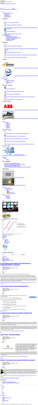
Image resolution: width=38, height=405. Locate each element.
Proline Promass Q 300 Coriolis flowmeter (11, 22)
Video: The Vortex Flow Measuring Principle (11, 163)
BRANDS (1, 357)
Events (3, 121)
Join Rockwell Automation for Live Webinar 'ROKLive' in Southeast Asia (16, 133)
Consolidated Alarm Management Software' (17, 330)
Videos (7, 159)
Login (3, 398)
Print (3, 271)
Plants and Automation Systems (11, 36)
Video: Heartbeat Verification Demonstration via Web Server (14, 164)
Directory (4, 187)
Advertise (6, 240)
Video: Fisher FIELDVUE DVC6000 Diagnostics (12, 166)
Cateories (6, 122)
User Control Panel (7, 188)
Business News (5, 78)
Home (3, 12)
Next (3, 392)
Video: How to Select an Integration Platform (12, 165)
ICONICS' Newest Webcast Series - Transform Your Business (15, 136)
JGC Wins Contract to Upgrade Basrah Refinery (12, 94)
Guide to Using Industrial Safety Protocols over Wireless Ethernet (15, 57)
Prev (3, 387)
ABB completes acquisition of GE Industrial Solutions (13, 99)
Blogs (3, 194)
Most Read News (7, 16)
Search (3, 399)
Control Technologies (6, 34)
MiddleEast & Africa (9, 82)
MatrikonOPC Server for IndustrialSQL (9, 381)
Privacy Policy (6, 242)
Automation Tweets (7, 15)
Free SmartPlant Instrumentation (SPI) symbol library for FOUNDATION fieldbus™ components (15, 264)
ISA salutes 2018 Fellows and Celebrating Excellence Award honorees (16, 138)
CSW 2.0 (23, 404)
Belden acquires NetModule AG (9, 31)
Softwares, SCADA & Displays (11, 38)
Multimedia (4, 157)
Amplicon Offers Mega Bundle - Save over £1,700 (13, 33)
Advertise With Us (5, 400)
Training (7, 125)
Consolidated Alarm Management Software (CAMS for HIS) (16, 313)
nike (1, 332)
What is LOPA (4, 236)
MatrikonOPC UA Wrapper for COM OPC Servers (10, 382)
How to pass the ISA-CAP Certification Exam (10, 218)
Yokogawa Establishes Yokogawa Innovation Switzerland (14, 91)
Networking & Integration (10, 39)
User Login (6, 243)
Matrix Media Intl (3, 395)
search (1, 8)
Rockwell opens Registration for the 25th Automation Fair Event (15, 141)
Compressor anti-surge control (7, 234)
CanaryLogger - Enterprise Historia (21, 356)
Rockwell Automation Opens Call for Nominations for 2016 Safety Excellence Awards (19, 144)
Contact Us (6, 239)
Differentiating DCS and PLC (7, 212)
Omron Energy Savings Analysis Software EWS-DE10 (14, 286)
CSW (3, 238)
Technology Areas (7, 35)
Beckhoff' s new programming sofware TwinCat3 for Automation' (14, 375)
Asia (7, 83)
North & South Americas (10, 80)
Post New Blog (7, 195)
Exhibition (8, 124)
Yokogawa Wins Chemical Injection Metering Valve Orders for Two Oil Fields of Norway (19, 96)
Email (3, 272)
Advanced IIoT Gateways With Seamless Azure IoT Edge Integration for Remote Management (20, 54)
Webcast (7, 127)
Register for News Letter (8, 13)
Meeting (7, 126)
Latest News (6, 14)
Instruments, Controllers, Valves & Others (13, 37)
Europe (7, 81)
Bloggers (8, 197)
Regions (5, 79)
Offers (7, 190)
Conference (8, 123)
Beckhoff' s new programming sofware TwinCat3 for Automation (17, 360)
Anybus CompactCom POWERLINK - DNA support (13, 46)
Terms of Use (6, 241)
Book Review (8, 198)
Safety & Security (9, 40)
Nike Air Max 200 (3, 310)
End (3, 393)
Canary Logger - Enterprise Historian (10, 334)
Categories (8, 196)
